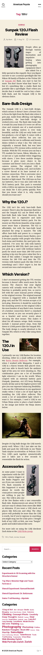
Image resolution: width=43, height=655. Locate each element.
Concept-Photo (20, 614)
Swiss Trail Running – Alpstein (15, 598)
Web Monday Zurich (12, 639)
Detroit (20, 617)
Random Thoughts (10, 630)
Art (15, 610)
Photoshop (28, 627)
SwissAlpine (17, 632)
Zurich (28, 641)
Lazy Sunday (7, 621)
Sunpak (21, 25)
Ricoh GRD (24, 630)
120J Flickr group (25, 531)
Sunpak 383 (10, 81)
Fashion (26, 617)
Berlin (26, 610)
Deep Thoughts (9, 617)
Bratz (24, 612)
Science (32, 630)
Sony (37, 630)
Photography (11, 627)
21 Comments (34, 39)
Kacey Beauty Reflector (16, 360)
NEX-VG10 (6, 624)
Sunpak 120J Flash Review (21, 32)
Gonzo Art (5, 619)
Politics (37, 627)
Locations (17, 621)
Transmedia (17, 637)
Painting (15, 623)
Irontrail (20, 619)
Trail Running (7, 637)
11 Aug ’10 (20, 39)
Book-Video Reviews (16, 612)
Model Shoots (28, 621)
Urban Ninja (26, 637)
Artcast (20, 610)
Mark (10, 39)
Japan (25, 619)
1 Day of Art (7, 609)
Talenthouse (25, 635)
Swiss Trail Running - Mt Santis (10, 635)
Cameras (30, 612)
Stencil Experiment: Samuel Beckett (18, 588)
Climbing (7, 614)
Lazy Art (32, 619)
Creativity (33, 614)
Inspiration (13, 619)
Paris (21, 624)
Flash (11, 537)
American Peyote (21, 4)
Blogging (5, 612)
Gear (32, 617)
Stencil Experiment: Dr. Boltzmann (17, 593)
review (16, 537)
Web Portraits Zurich (13, 642)
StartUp (6, 632)
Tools (34, 635)
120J (6, 537)
